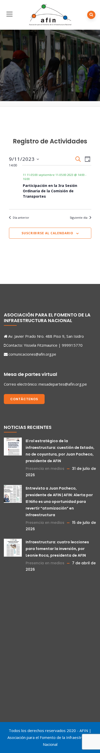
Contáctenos (24, 399)
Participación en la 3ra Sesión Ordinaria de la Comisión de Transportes (50, 191)
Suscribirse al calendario (47, 233)
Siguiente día (78, 217)
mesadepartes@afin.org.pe (62, 384)
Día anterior (21, 217)
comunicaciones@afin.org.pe (32, 354)
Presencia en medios (45, 468)
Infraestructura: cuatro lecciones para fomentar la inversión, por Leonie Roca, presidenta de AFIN (57, 548)
